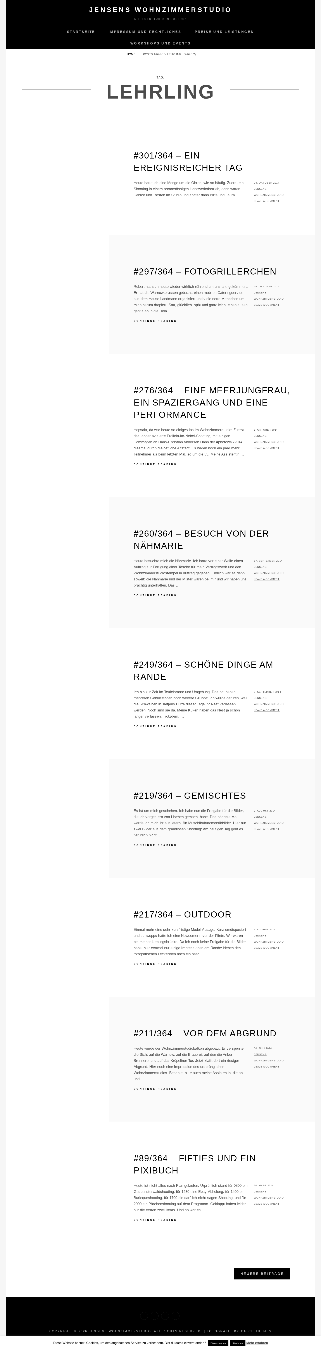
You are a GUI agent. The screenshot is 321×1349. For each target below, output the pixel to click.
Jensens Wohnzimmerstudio (160, 9)
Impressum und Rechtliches (145, 32)
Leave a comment (267, 201)
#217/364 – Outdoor (183, 914)
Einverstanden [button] (218, 1343)
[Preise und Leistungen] (165, 1316)
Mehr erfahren (257, 1343)
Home (131, 54)
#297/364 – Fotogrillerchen (205, 271)
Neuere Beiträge (262, 1274)
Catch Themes (256, 1331)
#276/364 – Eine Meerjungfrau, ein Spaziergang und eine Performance (212, 402)
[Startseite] (144, 1316)
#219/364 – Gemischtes (190, 795)
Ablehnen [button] (238, 1343)
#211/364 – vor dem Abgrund (205, 1033)
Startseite (81, 32)
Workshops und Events (160, 43)
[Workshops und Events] (175, 1316)
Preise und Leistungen (224, 32)
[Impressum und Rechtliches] (155, 1316)
